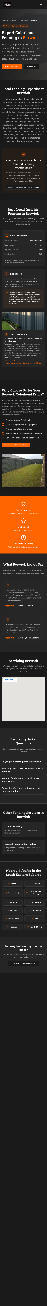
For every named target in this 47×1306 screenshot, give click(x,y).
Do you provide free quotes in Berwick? (21, 761)
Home (4, 21)
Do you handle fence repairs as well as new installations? (21, 790)
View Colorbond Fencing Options (16, 445)
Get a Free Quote (11, 67)
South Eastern (24, 21)
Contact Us (31, 67)
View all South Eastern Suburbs (23, 963)
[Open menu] (41, 4)
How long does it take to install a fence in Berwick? (22, 770)
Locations (12, 21)
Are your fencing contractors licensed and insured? (20, 780)
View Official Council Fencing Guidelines (23, 187)
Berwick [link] (34, 21)
